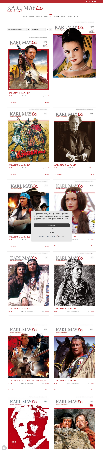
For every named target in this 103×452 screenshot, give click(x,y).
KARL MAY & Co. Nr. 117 (19, 93)
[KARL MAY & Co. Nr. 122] (74, 207)
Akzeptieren (52, 225)
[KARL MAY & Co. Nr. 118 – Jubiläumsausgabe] (74, 49)
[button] (77, 16)
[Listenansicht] (50, 29)
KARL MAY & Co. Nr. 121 (19, 237)
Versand (47, 96)
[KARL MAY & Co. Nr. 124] (74, 279)
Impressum (47, 239)
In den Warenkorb (13, 102)
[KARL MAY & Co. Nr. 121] (28, 207)
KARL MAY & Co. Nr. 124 (65, 309)
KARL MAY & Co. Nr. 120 (65, 165)
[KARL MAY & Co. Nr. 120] (74, 135)
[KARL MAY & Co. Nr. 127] (28, 422)
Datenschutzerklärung (54, 239)
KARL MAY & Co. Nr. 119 (19, 165)
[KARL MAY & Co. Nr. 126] (74, 350)
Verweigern (52, 229)
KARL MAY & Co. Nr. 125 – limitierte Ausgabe (27, 381)
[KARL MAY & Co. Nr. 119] (28, 135)
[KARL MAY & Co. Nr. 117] (28, 63)
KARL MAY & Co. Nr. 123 (19, 309)
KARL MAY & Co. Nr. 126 (65, 381)
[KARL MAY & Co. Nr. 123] (28, 279)
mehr (52, 233)
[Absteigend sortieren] (28, 29)
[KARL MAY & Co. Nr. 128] (74, 422)
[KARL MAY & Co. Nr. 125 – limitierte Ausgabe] (28, 350)
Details (47, 102)
